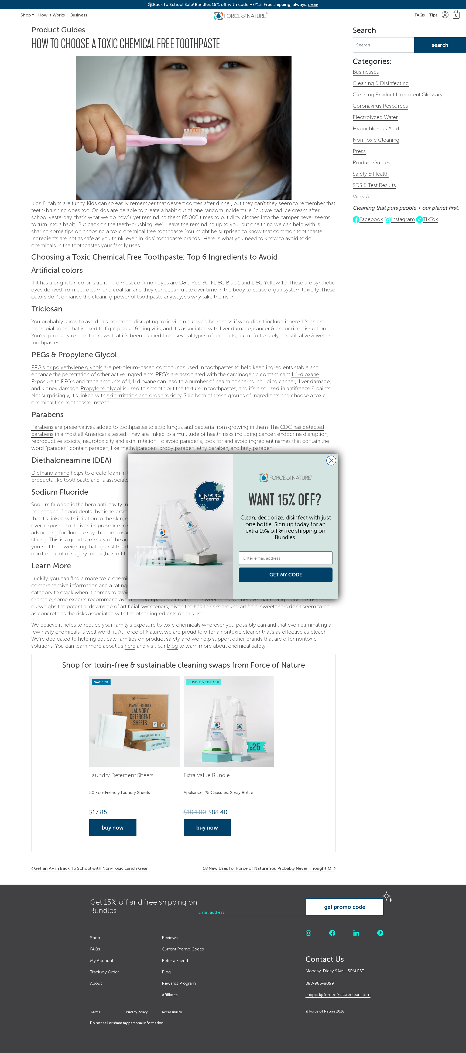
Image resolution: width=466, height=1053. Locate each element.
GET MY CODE (285, 575)
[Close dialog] (331, 460)
